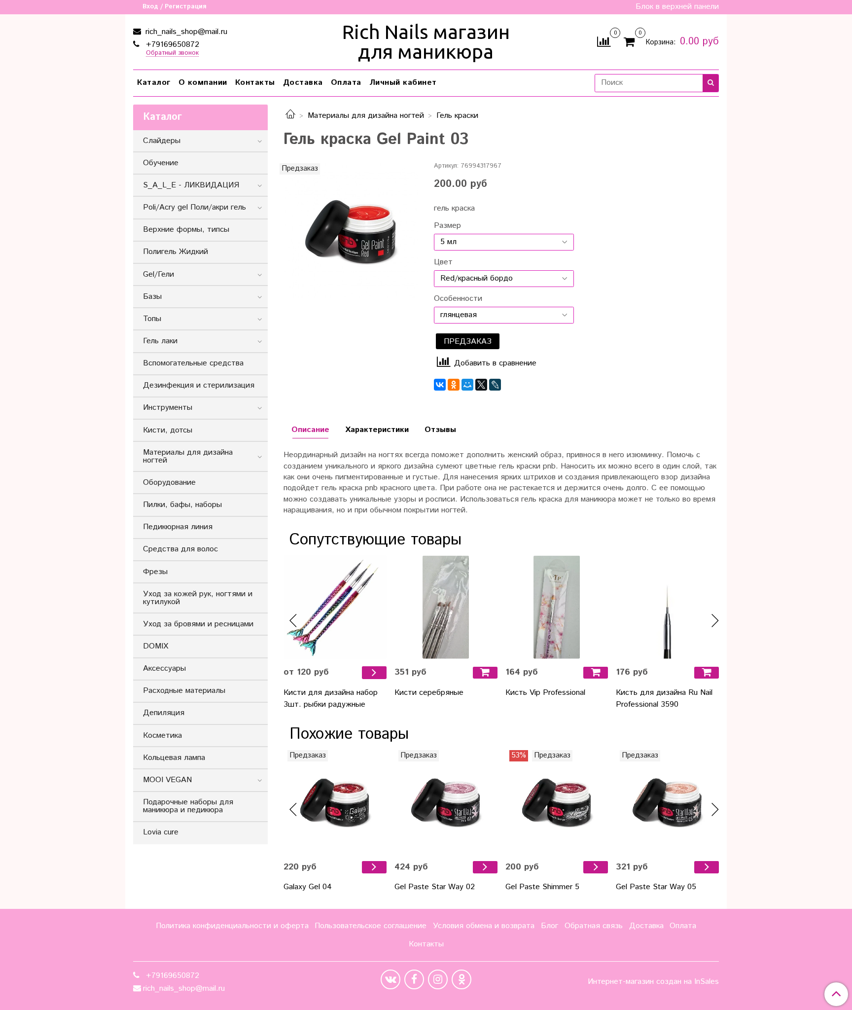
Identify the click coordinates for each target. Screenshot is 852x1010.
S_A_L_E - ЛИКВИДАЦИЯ (191, 185)
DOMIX (155, 646)
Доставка (303, 82)
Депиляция (163, 713)
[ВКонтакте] (440, 385)
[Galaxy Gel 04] (335, 801)
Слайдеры (161, 140)
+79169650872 (171, 44)
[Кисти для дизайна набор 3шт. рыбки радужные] (335, 607)
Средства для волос (180, 549)
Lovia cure (160, 832)
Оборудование (169, 482)
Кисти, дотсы (167, 430)
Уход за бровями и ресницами (198, 624)
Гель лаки (160, 341)
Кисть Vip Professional (545, 692)
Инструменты (167, 407)
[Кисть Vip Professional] (556, 607)
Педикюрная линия (178, 527)
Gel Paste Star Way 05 (656, 887)
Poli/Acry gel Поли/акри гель (194, 207)
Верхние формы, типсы (186, 229)
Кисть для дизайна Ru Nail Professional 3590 (664, 698)
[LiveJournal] (495, 385)
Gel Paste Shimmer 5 (542, 887)
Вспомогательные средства (193, 363)
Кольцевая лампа (174, 757)
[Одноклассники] (454, 385)
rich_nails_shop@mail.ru (185, 31)
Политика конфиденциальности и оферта (232, 926)
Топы (152, 319)
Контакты (255, 82)
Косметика (162, 735)
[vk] (390, 979)
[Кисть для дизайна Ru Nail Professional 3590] (667, 607)
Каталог (154, 82)
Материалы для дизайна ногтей (366, 115)
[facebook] (414, 979)
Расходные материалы (184, 690)
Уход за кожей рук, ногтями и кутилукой (197, 598)
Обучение (160, 163)
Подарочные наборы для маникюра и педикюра (188, 806)
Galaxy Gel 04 (308, 887)
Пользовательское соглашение (370, 926)
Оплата (346, 82)
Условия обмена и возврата (483, 926)
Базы (152, 296)
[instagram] (438, 979)
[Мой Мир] (467, 385)
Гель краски (457, 115)
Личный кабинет (403, 82)
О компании (202, 82)
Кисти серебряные (428, 692)
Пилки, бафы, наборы (182, 504)
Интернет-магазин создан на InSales (653, 982)
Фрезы (155, 571)
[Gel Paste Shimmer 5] (556, 801)
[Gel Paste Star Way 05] (667, 801)
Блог (549, 926)
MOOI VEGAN (167, 780)
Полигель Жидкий (175, 251)
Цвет (443, 262)
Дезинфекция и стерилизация (198, 385)
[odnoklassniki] (461, 979)
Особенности (458, 299)
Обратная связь (594, 926)
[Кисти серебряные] (445, 607)
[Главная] (290, 115)
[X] (481, 385)
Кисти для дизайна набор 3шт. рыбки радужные (331, 698)
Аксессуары (164, 668)
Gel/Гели (158, 274)
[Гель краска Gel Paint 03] (351, 230)
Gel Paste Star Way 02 (434, 887)
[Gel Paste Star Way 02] (445, 801)
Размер (447, 226)
